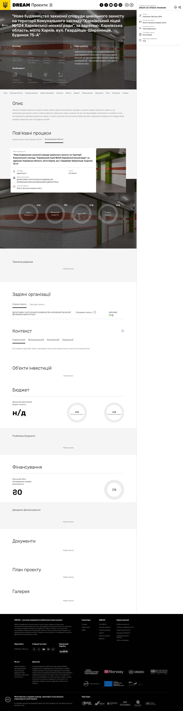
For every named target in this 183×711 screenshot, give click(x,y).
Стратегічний (18, 340)
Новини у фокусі (104, 636)
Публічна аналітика (123, 624)
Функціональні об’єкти (54, 139)
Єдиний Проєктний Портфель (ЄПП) (27, 139)
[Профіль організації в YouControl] (112, 315)
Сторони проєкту (19, 304)
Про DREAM (103, 624)
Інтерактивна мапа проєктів (123, 636)
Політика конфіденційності (125, 627)
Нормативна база (104, 630)
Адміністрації (86, 627)
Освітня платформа (123, 640)
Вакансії (101, 638)
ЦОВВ (83, 630)
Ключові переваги (105, 627)
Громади (84, 624)
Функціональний (36, 340)
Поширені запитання (123, 633)
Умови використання (123, 630)
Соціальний (67, 340)
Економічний (53, 340)
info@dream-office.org (21, 649)
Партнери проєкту (37, 304)
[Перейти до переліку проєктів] (5, 25)
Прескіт (101, 633)
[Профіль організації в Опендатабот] (110, 315)
